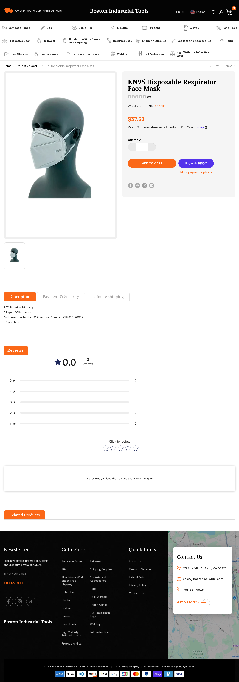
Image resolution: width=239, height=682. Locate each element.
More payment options (196, 172)
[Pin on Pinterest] (137, 185)
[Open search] (214, 12)
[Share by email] (151, 185)
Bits (49, 27)
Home (7, 66)
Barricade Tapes (19, 27)
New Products (122, 41)
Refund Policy (137, 577)
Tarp (93, 588)
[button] (73, 380)
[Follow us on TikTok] (30, 601)
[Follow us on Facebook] (8, 601)
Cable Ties (85, 27)
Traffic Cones (49, 54)
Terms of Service (140, 569)
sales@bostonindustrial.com (203, 579)
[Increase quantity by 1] (152, 147)
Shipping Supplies (154, 41)
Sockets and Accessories (194, 41)
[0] (229, 12)
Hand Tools (229, 27)
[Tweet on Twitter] (144, 185)
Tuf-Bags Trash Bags (85, 54)
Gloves (194, 27)
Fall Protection (154, 54)
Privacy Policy (138, 585)
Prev (216, 66)
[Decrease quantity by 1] (132, 147)
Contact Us (136, 593)
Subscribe (14, 583)
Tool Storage (19, 54)
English (200, 12)
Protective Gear (19, 41)
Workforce (135, 106)
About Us (135, 561)
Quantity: (134, 140)
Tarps (230, 41)
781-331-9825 (193, 590)
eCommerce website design (161, 666)
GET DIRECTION (188, 602)
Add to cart (152, 163)
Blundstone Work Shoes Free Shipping (84, 40)
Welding (122, 54)
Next (229, 66)
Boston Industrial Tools (70, 666)
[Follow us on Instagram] (19, 601)
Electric (122, 27)
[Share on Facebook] (130, 185)
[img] (137, 97)
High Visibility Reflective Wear (193, 54)
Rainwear (49, 41)
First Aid (154, 27)
